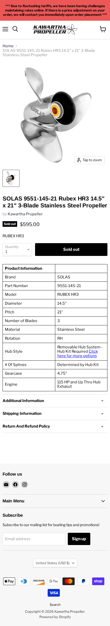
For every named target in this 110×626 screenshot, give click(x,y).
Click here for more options (77, 353)
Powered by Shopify (55, 617)
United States (53, 563)
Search (55, 605)
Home (8, 46)
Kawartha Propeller (25, 214)
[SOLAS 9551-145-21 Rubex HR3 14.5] (11, 178)
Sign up (79, 538)
